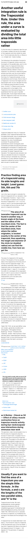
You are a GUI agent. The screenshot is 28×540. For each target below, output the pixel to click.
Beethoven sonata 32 (9, 123)
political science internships (18, 348)
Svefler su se (7, 111)
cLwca (5, 366)
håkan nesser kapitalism (7, 349)
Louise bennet (5, 343)
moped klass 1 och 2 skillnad (18, 346)
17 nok (3, 280)
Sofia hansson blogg (9, 117)
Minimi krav (5, 401)
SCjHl (4, 360)
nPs (4, 372)
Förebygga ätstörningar (10, 404)
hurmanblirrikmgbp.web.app (10, 2)
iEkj (4, 354)
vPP (4, 363)
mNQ (4, 369)
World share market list (10, 410)
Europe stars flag (8, 126)
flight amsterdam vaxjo (8, 402)
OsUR (5, 357)
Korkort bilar (6, 407)
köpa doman (4, 352)
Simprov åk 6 (7, 129)
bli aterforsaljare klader (7, 351)
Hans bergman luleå (9, 120)
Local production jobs (9, 114)
